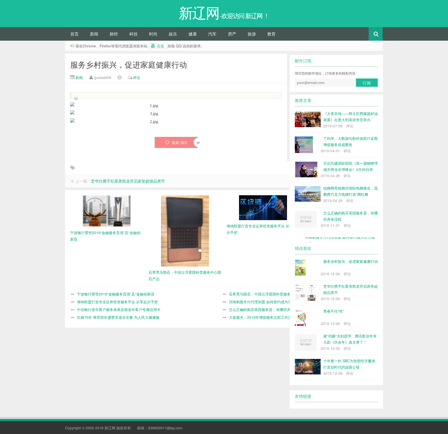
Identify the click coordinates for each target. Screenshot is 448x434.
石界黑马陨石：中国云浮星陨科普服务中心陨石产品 (270, 293)
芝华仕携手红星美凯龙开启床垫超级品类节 (128, 181)
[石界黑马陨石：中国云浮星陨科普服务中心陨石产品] (185, 230)
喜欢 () (179, 142)
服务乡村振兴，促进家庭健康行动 (128, 64)
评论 (136, 77)
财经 (114, 34)
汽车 (212, 34)
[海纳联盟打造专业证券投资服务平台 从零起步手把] (263, 206)
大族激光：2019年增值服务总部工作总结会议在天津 (271, 317)
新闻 (94, 34)
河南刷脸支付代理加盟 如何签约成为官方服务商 (267, 301)
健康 (192, 34)
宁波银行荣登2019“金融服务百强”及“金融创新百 (116, 293)
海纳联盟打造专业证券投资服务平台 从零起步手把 (117, 301)
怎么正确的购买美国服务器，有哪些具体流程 (265, 309)
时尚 (153, 34)
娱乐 (173, 34)
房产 (232, 34)
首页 (74, 34)
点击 (160, 46)
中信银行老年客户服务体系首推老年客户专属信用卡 (118, 309)
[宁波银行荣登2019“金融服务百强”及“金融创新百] (107, 210)
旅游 (252, 34)
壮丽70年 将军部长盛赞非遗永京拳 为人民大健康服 (118, 317)
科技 (133, 34)
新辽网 (109, 427)
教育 (271, 34)
